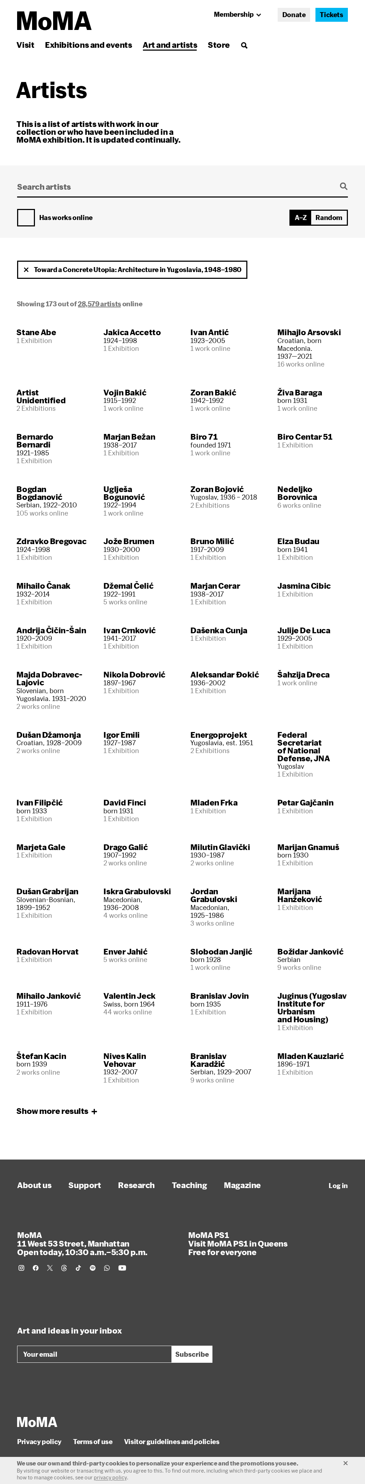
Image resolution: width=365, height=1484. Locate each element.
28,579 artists (99, 304)
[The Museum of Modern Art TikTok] (78, 1268)
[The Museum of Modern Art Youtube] (122, 1268)
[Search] (244, 45)
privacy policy (110, 1477)
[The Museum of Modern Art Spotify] (93, 1268)
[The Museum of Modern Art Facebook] (36, 1268)
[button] (26, 270)
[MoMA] (37, 1422)
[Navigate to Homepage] (54, 21)
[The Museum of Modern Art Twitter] (50, 1268)
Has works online (66, 217)
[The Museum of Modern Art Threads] (64, 1268)
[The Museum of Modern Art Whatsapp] (107, 1268)
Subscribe (192, 1354)
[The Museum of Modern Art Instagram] (21, 1268)
